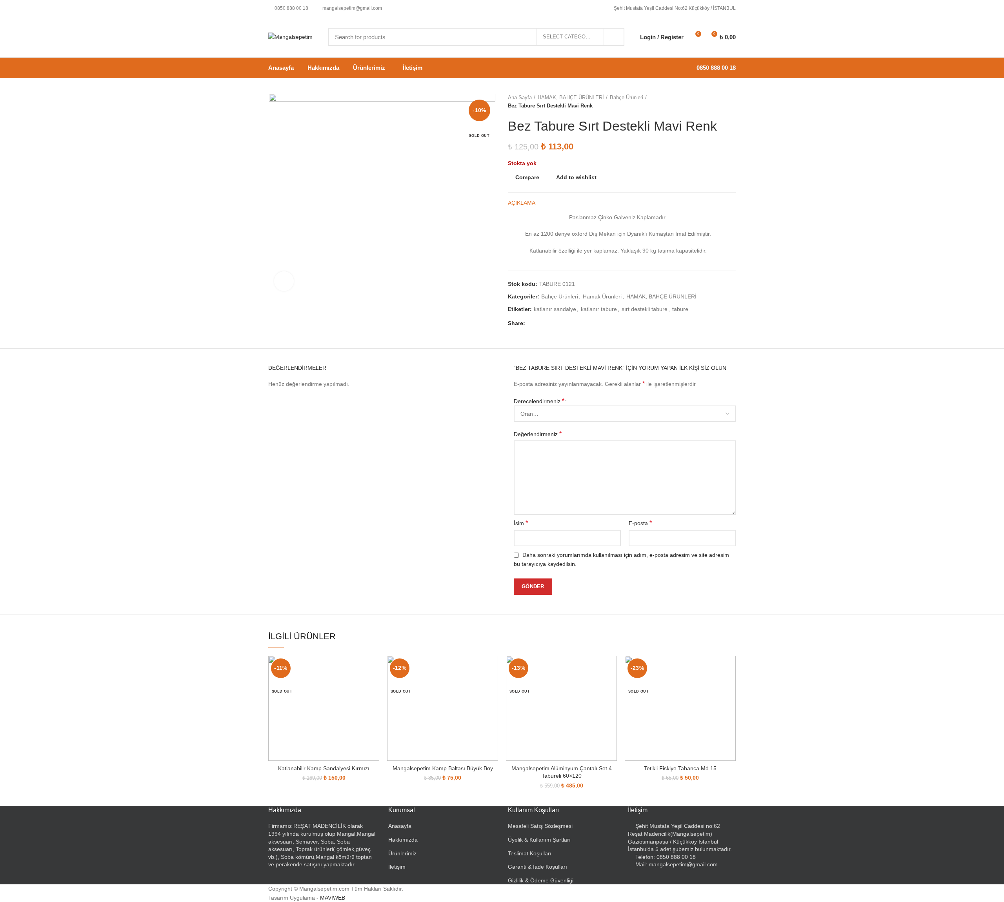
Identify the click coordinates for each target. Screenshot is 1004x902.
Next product (732, 102)
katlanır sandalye (555, 309)
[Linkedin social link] (560, 323)
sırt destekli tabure (645, 309)
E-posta (640, 523)
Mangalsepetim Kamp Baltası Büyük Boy (443, 768)
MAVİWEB (332, 898)
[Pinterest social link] (551, 323)
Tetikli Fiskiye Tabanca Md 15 (680, 768)
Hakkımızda (403, 840)
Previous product (716, 102)
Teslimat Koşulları (529, 853)
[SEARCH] (614, 37)
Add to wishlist (576, 177)
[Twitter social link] (542, 323)
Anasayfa (399, 826)
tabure (680, 309)
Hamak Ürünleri (602, 296)
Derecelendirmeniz (539, 401)
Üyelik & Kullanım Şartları (539, 840)
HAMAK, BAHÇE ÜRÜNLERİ (571, 97)
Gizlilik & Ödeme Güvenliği (540, 880)
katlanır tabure (599, 309)
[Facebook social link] (533, 323)
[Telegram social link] (569, 323)
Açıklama (521, 203)
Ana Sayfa (520, 97)
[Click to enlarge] (284, 281)
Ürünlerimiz (402, 853)
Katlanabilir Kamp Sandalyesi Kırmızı (323, 768)
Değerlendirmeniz (538, 434)
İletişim (397, 867)
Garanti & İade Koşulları (537, 867)
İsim (521, 523)
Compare (527, 177)
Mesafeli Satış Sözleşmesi (540, 826)
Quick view (373, 686)
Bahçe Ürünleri (626, 97)
